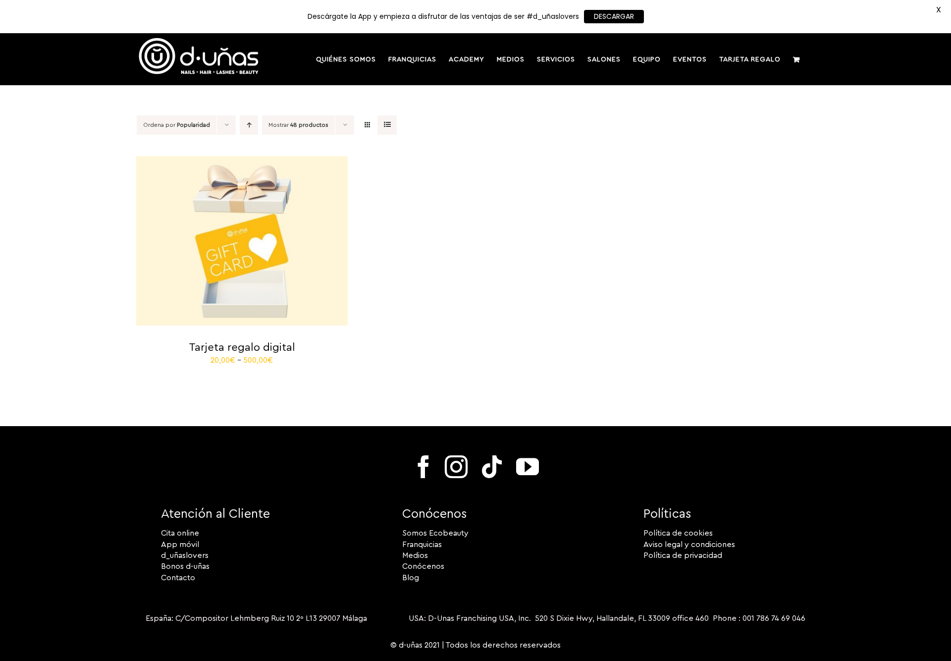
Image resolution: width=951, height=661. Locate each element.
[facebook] (423, 466)
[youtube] (527, 466)
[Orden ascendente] (249, 125)
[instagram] (456, 466)
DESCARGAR (614, 16)
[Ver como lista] (387, 125)
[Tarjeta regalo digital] (242, 161)
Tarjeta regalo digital (242, 347)
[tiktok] (491, 466)
